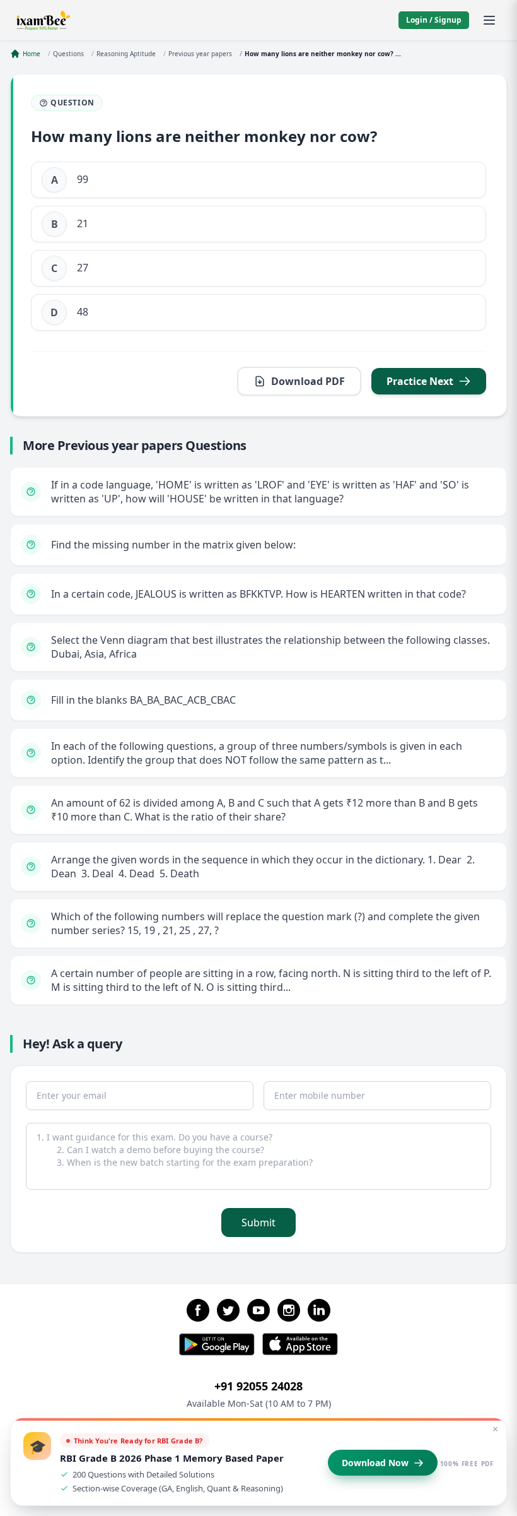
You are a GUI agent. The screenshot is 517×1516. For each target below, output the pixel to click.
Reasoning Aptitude (126, 53)
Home (31, 53)
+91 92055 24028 (258, 1386)
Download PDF (308, 381)
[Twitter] (228, 1310)
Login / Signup (434, 20)
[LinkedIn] (319, 1310)
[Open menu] (489, 20)
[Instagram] (288, 1310)
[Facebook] (198, 1310)
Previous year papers (200, 53)
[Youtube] (258, 1310)
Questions (68, 53)
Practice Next (419, 381)
